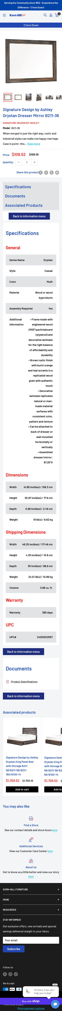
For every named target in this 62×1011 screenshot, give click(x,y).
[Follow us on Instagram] (10, 974)
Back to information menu (29, 216)
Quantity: (8, 162)
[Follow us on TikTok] (16, 974)
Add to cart (22, 789)
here (55, 830)
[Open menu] (4, 15)
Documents (15, 195)
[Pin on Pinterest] (46, 172)
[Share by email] (57, 172)
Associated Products (24, 205)
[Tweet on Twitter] (52, 172)
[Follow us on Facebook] (5, 974)
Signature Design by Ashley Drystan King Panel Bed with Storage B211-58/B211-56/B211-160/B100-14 (22, 766)
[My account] (50, 15)
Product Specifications (24, 681)
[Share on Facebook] (41, 172)
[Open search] (45, 15)
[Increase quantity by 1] (35, 162)
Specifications (18, 186)
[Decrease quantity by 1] (19, 162)
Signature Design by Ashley (20, 122)
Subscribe (13, 949)
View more (33, 143)
